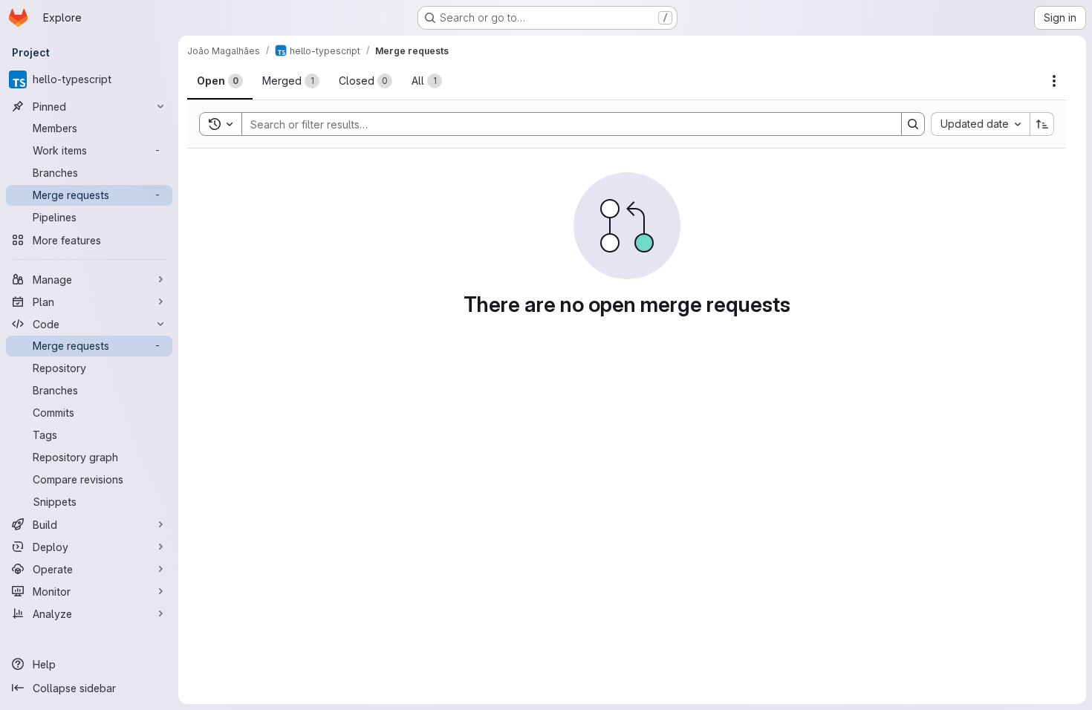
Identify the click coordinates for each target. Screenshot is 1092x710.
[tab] (220, 81)
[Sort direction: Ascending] (1042, 124)
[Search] (913, 124)
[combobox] (980, 124)
